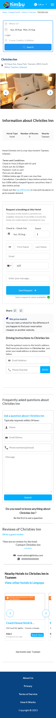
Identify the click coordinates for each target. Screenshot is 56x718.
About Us (28, 677)
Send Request (26, 290)
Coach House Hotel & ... (20, 623)
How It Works (28, 702)
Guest (38, 228)
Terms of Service (28, 694)
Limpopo (23, 67)
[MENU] (52, 4)
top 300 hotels (23, 190)
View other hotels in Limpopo (24, 582)
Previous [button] (6, 93)
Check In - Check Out (16, 228)
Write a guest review (12, 534)
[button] (46, 613)
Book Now (37, 634)
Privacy (28, 686)
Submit (28, 497)
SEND (45, 369)
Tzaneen (14, 67)
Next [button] (50, 93)
